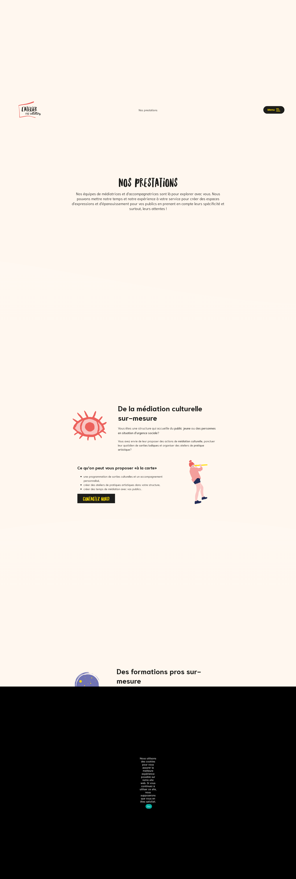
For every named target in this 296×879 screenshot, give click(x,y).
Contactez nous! (96, 498)
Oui (148, 806)
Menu (271, 109)
